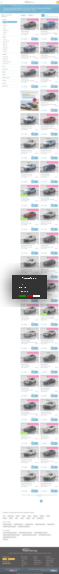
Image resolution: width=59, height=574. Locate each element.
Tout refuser (29, 296)
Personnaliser (36, 296)
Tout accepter (22, 296)
